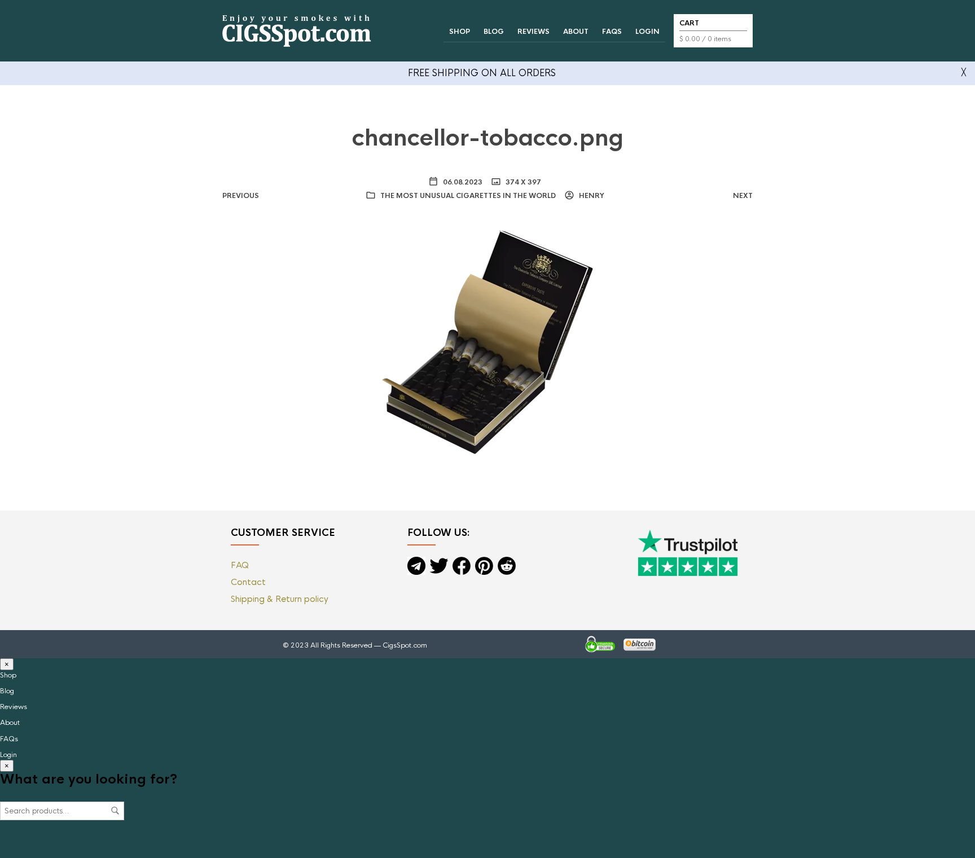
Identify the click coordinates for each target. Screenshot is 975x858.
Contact (248, 582)
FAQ (240, 565)
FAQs (612, 31)
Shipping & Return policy (279, 598)
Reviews (533, 31)
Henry (590, 195)
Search (115, 810)
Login (647, 31)
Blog (494, 31)
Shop (459, 31)
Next (743, 195)
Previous (240, 195)
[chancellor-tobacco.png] (487, 341)
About (575, 31)
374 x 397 (522, 182)
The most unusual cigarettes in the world (468, 195)
